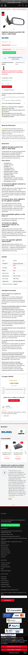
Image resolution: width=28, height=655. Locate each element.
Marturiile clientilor (5, 551)
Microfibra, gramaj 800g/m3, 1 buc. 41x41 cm (7, 453)
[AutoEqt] (5, 5)
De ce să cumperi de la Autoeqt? (11, 103)
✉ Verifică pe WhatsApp (9, 52)
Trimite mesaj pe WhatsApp (10, 525)
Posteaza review (14, 400)
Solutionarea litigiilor (6, 570)
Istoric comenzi (4, 580)
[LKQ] (6, 434)
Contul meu (4, 576)
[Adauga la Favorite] (10, 450)
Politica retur (4, 555)
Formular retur (4, 547)
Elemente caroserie (5, 9)
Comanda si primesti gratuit (7, 63)
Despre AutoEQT (5, 545)
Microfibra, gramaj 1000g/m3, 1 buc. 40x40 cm (18, 453)
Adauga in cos (7, 86)
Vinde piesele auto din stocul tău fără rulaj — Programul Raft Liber (12, 531)
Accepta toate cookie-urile (14, 646)
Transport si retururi (6, 586)
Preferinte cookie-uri (14, 652)
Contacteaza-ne (5, 564)
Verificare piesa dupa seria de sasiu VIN (10, 536)
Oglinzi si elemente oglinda (19, 9)
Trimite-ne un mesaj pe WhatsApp (12, 100)
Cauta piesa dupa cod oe (7, 534)
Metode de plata (5, 584)
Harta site (3, 557)
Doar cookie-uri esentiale (14, 649)
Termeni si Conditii (5, 562)
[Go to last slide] (2, 432)
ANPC (2, 568)
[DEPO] (21, 434)
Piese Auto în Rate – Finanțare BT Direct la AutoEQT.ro (11, 542)
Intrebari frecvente (5, 566)
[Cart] (26, 5)
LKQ (14, 270)
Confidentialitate (5, 549)
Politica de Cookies (5, 553)
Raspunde (6, 415)
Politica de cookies (15, 640)
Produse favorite (5, 582)
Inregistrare (4, 578)
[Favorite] (22, 5)
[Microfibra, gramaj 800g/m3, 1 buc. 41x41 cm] (7, 447)
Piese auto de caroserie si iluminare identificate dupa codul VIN (14, 539)
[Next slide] (25, 432)
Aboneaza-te (7, 600)
